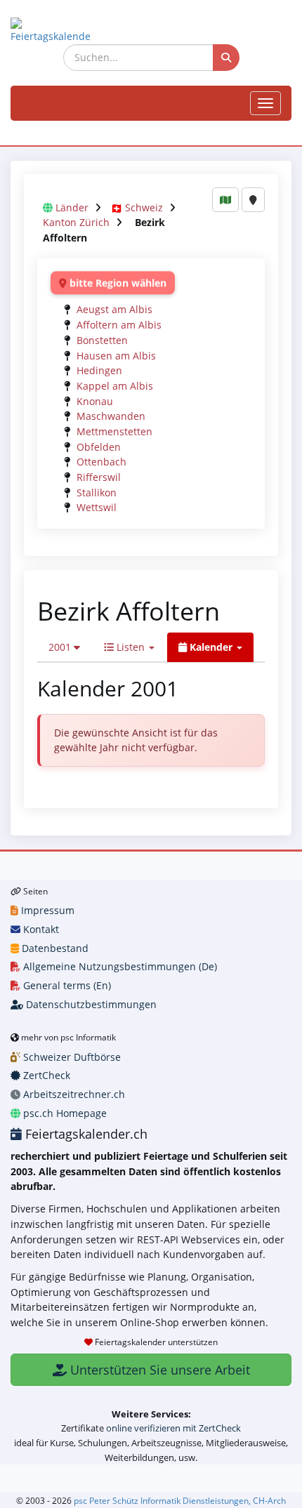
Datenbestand (53, 948)
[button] (64, 647)
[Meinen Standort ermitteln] (253, 199)
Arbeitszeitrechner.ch (72, 1094)
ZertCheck (45, 1075)
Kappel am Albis (115, 385)
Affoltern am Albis (119, 324)
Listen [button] (130, 647)
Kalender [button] (211, 647)
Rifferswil (99, 477)
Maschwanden (111, 416)
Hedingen (99, 370)
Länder (71, 207)
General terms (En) (65, 985)
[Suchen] (226, 57)
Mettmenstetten (114, 431)
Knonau (95, 401)
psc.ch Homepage (63, 1113)
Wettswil (97, 507)
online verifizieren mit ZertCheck (173, 1428)
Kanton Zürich (76, 222)
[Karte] (225, 199)
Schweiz (144, 207)
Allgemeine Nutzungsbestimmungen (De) (118, 966)
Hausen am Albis (116, 355)
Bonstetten (102, 340)
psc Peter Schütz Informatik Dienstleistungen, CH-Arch (180, 1500)
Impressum (46, 910)
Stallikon (97, 492)
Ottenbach (101, 461)
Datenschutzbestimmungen (90, 1004)
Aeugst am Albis (114, 309)
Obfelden (99, 447)
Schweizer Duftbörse (70, 1057)
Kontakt (39, 929)
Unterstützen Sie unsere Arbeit (158, 1369)
